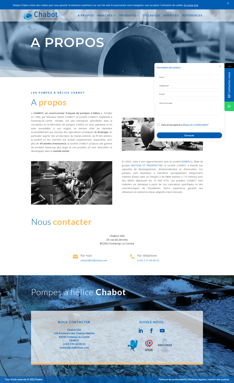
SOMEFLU (186, 161)
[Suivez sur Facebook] (151, 331)
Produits (127, 15)
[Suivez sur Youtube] (162, 331)
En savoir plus (191, 5)
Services (171, 15)
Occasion (151, 15)
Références (192, 15)
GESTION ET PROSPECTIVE (147, 165)
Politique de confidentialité (173, 379)
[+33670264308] (229, 106)
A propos (86, 15)
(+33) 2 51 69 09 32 (148, 260)
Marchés (105, 15)
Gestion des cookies (218, 379)
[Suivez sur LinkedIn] (140, 331)
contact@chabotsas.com (93, 260)
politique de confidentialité (194, 124)
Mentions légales (197, 379)
